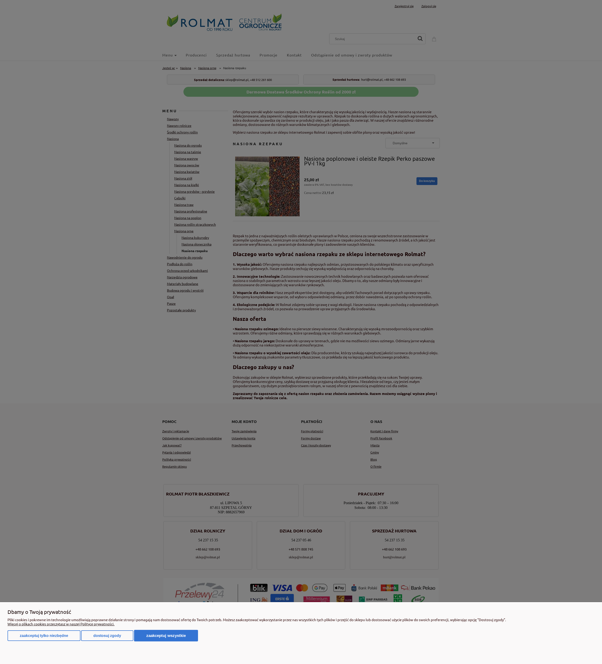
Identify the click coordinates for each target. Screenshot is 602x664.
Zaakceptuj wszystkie (166, 635)
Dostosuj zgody (107, 636)
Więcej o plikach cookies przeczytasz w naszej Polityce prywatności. (61, 624)
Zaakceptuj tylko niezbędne (44, 636)
